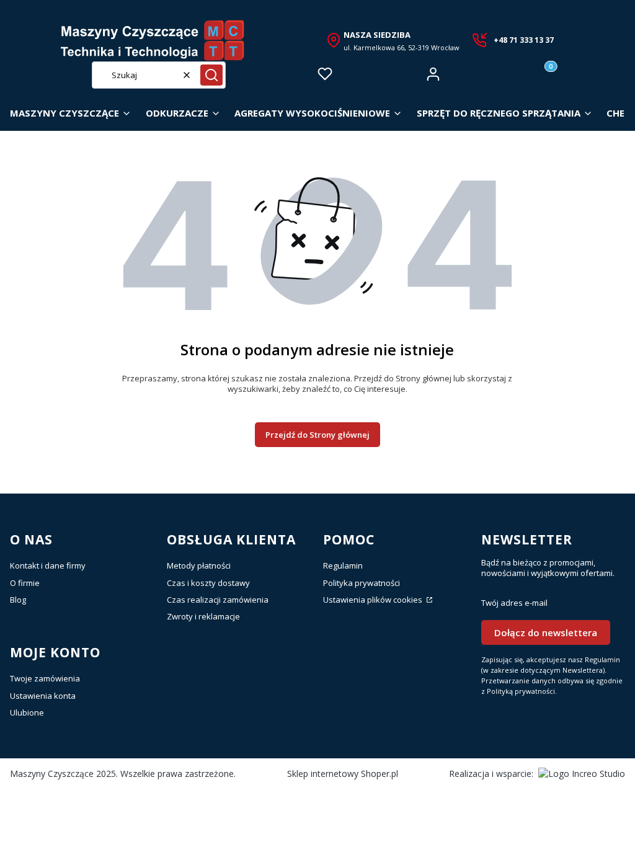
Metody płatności (199, 565)
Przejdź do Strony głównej (317, 434)
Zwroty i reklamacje (203, 616)
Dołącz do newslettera (545, 632)
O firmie (25, 582)
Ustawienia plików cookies (373, 599)
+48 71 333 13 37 (524, 40)
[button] (211, 75)
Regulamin (343, 565)
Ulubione (27, 712)
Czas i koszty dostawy (208, 582)
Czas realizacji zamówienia (218, 599)
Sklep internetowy (342, 773)
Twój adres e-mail (514, 603)
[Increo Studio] (581, 773)
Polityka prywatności (361, 582)
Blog (18, 599)
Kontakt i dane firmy (48, 565)
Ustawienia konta (43, 695)
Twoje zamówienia (45, 678)
